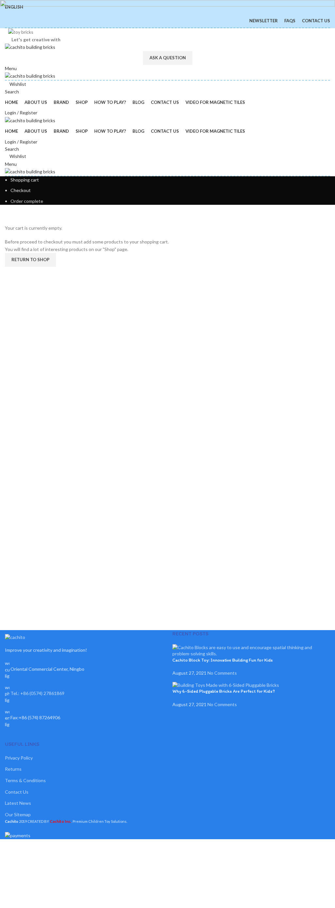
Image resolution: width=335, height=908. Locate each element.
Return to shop (30, 259)
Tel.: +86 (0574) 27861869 (37, 693)
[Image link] (15, 636)
